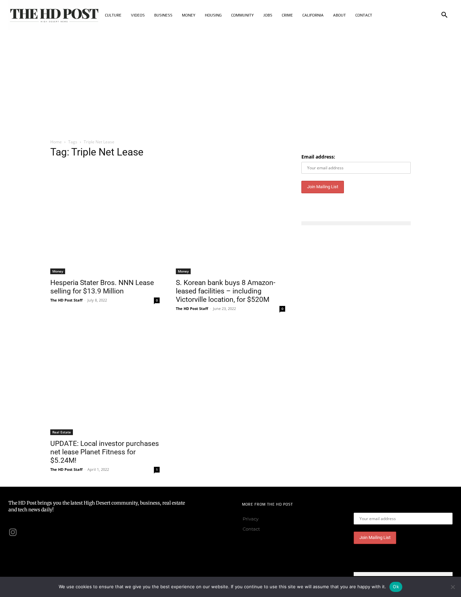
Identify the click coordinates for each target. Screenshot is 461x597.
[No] (452, 587)
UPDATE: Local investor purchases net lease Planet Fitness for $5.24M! (104, 451)
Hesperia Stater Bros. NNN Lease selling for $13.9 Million (102, 287)
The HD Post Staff (66, 300)
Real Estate (61, 432)
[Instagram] (12, 532)
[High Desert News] (54, 15)
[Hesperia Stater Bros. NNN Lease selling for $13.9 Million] (105, 219)
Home (56, 142)
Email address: (318, 156)
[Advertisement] (230, 81)
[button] (444, 15)
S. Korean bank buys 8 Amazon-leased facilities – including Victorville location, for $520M (225, 291)
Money (57, 271)
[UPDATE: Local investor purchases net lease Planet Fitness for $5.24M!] (105, 380)
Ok (396, 586)
